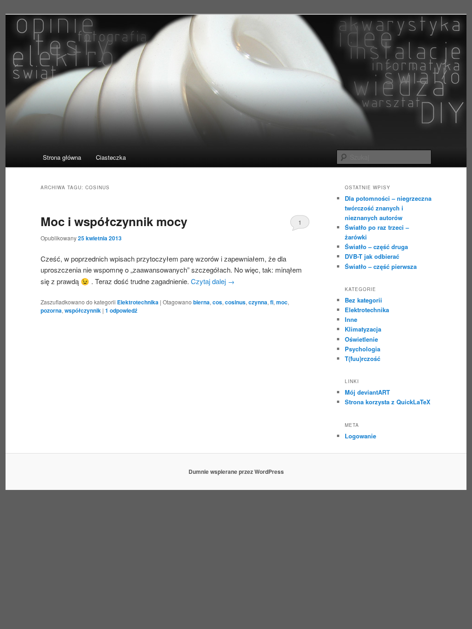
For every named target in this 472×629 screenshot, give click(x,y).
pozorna (51, 310)
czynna (257, 302)
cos (217, 302)
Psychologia (362, 348)
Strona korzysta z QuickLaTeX (388, 401)
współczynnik (83, 310)
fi (271, 302)
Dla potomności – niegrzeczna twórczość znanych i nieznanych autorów (388, 208)
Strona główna (62, 157)
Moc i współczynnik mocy (114, 221)
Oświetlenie (361, 339)
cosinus (235, 302)
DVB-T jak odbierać (372, 256)
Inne (351, 319)
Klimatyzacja (363, 329)
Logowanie (360, 435)
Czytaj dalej (213, 281)
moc (282, 302)
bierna (201, 302)
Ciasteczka (111, 157)
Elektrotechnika (138, 302)
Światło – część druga (376, 246)
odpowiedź (121, 310)
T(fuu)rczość (362, 358)
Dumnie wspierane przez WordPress (236, 471)
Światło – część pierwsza (381, 266)
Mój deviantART (367, 392)
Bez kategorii (363, 300)
